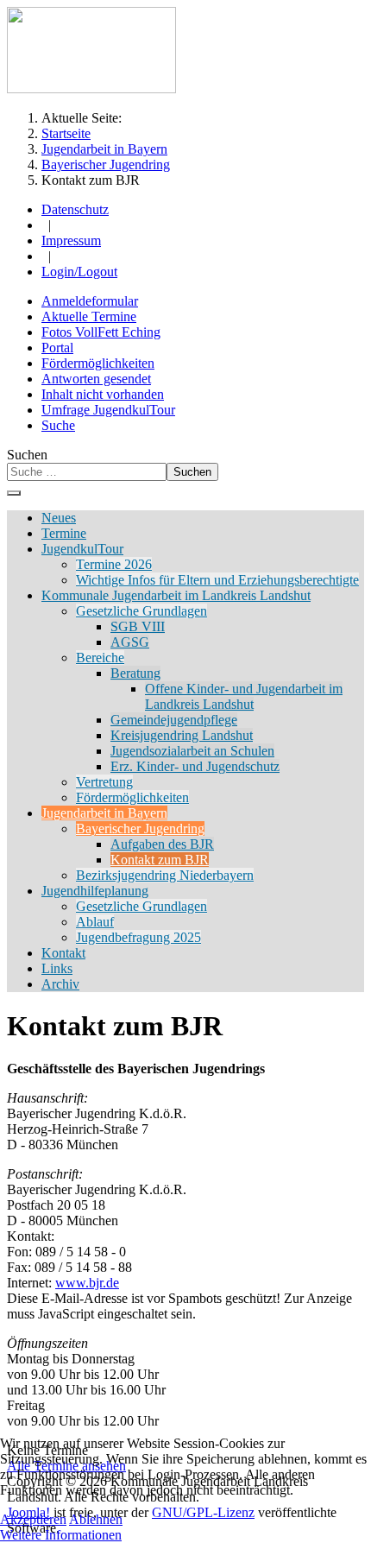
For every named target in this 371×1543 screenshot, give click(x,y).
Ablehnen (96, 1519)
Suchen (27, 454)
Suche (58, 425)
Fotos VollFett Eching (100, 332)
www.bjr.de (87, 1282)
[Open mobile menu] (14, 493)
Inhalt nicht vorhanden (102, 394)
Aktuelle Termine (88, 316)
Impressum (71, 240)
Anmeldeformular (89, 301)
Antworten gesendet (96, 378)
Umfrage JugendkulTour (108, 409)
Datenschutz (75, 209)
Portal (57, 347)
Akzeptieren (33, 1519)
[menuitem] (58, 517)
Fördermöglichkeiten (97, 363)
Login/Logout (79, 271)
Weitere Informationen (61, 1534)
